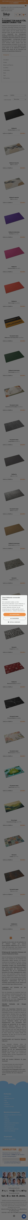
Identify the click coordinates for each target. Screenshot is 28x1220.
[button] (14, 622)
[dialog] (14, 610)
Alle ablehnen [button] (14, 618)
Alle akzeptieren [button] (14, 614)
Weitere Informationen (19, 611)
